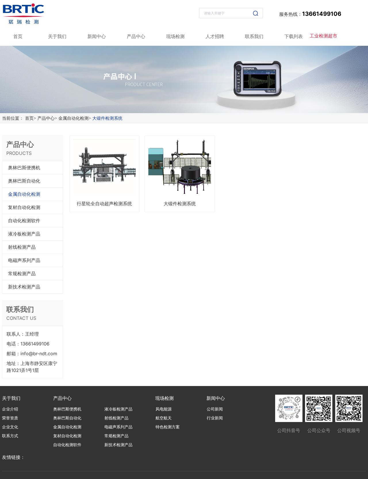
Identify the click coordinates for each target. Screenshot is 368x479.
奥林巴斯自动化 (24, 180)
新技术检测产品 (24, 286)
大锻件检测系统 (107, 118)
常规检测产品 (22, 273)
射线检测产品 (22, 247)
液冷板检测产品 (24, 233)
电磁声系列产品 (24, 260)
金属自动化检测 (74, 118)
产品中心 (47, 118)
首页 (30, 118)
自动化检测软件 (24, 220)
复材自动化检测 (24, 207)
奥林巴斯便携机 (24, 167)
